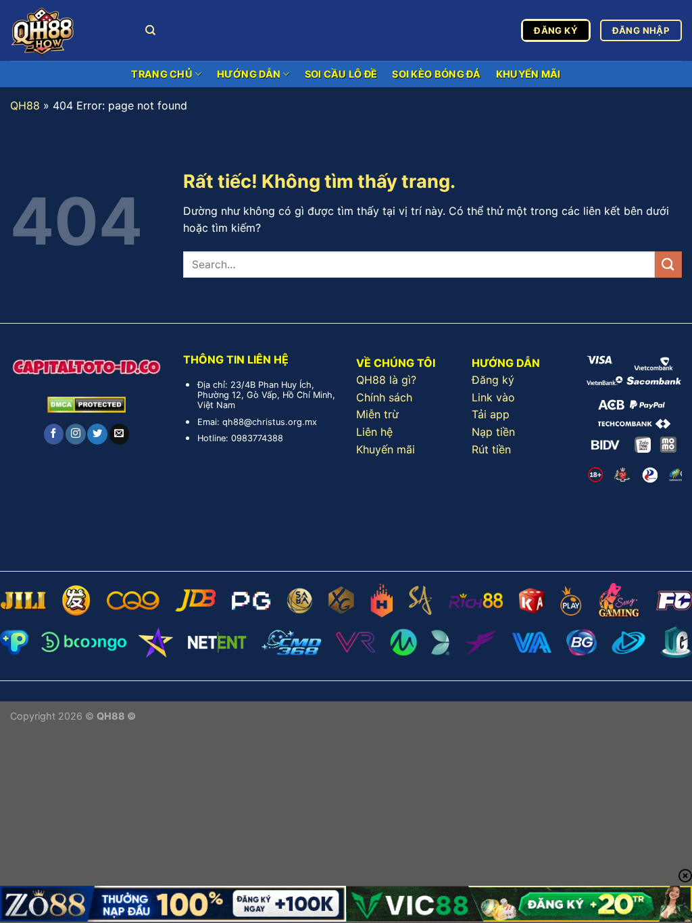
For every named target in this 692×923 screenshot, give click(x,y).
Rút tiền (491, 449)
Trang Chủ (162, 74)
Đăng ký (493, 379)
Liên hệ (374, 432)
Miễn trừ (377, 414)
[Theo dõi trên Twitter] (97, 434)
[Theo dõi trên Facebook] (54, 434)
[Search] (150, 30)
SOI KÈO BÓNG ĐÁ (436, 74)
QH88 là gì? (386, 379)
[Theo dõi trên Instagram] (75, 434)
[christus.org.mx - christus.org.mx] (67, 30)
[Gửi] (668, 264)
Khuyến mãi (385, 449)
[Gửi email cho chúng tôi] (119, 434)
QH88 (25, 105)
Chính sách (384, 397)
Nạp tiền (493, 432)
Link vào (493, 397)
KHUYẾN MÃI (528, 74)
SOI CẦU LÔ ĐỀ (341, 74)
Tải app (491, 414)
